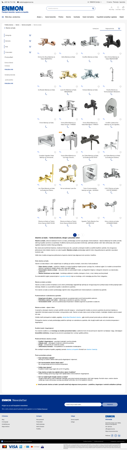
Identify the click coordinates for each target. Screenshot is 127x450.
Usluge (73, 422)
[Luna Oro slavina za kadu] (68, 74)
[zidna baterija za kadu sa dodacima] (90, 140)
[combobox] (68, 8)
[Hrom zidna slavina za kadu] (68, 41)
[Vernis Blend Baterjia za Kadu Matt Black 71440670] (90, 107)
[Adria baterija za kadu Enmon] (90, 41)
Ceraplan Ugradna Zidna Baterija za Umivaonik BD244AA (46, 156)
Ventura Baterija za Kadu (90, 90)
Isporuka (122, 2)
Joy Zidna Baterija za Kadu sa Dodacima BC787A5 (90, 156)
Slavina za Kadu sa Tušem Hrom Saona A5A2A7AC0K (68, 222)
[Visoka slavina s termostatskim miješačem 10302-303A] (111, 74)
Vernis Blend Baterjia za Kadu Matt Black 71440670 (90, 123)
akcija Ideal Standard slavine (71, 317)
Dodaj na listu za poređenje (38, 53)
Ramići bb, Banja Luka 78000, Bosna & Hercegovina (113, 423)
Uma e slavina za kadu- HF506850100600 (112, 222)
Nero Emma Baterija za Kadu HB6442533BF (112, 58)
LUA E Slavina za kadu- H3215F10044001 (112, 189)
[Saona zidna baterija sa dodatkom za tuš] (46, 206)
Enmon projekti (75, 419)
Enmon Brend (9, 62)
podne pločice (9, 80)
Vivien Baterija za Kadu (46, 123)
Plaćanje (116, 2)
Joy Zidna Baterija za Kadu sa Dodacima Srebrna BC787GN (112, 156)
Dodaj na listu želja (55, 53)
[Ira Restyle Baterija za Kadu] (46, 74)
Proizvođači (39, 422)
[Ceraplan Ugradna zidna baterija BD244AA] (46, 140)
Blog (3, 419)
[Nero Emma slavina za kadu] (111, 41)
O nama (109, 2)
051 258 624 (108, 426)
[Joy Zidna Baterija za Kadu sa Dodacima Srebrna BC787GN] (111, 140)
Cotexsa (7, 66)
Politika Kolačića (87, 441)
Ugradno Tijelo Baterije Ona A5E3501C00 (90, 222)
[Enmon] (6, 400)
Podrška (38, 429)
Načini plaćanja (40, 424)
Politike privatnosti (42, 409)
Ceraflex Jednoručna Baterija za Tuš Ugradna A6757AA (112, 123)
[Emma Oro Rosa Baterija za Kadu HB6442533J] (46, 41)
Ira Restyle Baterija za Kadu (46, 90)
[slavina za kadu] (46, 173)
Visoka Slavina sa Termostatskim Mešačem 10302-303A (112, 91)
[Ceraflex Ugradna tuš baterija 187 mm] (111, 107)
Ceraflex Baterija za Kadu (90, 57)
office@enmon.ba (110, 429)
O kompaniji (5, 422)
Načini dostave (40, 426)
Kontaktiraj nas (6, 424)
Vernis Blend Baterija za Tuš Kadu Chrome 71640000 (68, 156)
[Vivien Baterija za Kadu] (46, 107)
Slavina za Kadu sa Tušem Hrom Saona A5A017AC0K (46, 222)
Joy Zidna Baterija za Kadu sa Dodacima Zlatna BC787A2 (46, 189)
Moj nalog (111, 9)
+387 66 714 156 (9, 2)
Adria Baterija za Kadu (68, 57)
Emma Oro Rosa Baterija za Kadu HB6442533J (46, 58)
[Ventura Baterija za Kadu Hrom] (90, 74)
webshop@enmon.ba (26, 2)
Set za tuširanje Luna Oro (68, 188)
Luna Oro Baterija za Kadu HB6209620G (68, 91)
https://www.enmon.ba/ (111, 431)
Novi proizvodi (40, 419)
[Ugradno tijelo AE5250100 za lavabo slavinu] (90, 206)
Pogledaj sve (9, 69)
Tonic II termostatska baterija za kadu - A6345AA (90, 189)
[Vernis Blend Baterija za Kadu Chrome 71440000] (68, 107)
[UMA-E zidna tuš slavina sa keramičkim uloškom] (111, 206)
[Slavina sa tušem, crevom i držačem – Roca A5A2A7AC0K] (68, 206)
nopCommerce (120, 441)
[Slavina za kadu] (111, 173)
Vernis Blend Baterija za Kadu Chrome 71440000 (68, 123)
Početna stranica (9, 25)
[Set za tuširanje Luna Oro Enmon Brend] (68, 173)
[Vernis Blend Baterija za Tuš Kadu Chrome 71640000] (68, 140)
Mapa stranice (5, 426)
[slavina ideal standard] (90, 173)
